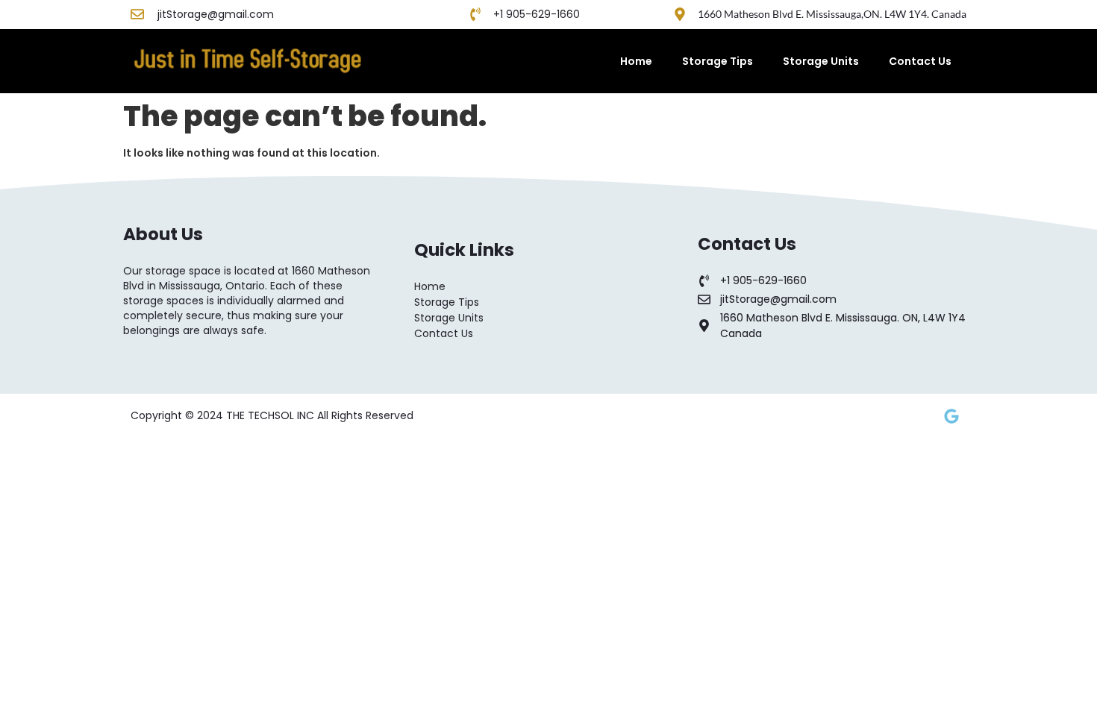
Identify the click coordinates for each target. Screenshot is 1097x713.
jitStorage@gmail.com (215, 14)
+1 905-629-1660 (536, 14)
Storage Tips (717, 61)
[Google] (951, 416)
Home (636, 61)
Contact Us (920, 61)
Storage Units (821, 61)
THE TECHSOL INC (271, 415)
